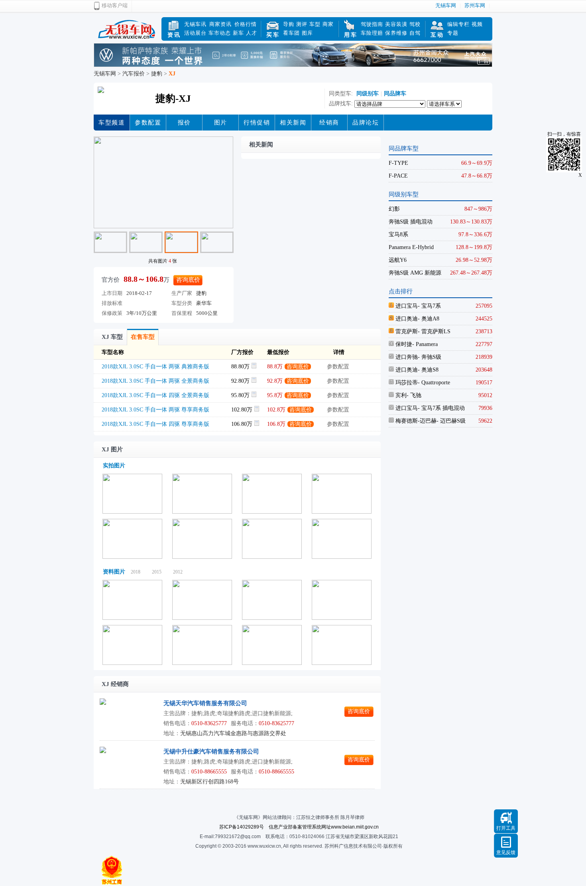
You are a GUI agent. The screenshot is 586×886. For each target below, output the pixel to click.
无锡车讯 (195, 24)
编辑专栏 (458, 24)
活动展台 (195, 33)
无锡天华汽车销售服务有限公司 (205, 703)
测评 (301, 24)
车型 (315, 24)
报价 (184, 122)
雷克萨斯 (406, 331)
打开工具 (505, 828)
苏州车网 (474, 5)
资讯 (174, 35)
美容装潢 (396, 24)
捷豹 (156, 74)
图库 (307, 33)
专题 (452, 33)
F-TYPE (398, 163)
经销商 (329, 122)
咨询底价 (188, 280)
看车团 (291, 33)
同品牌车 (395, 94)
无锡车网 (445, 5)
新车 (238, 33)
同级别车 (367, 94)
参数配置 (148, 122)
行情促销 (257, 122)
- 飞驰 (414, 395)
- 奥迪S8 (428, 370)
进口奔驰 (406, 357)
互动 (437, 35)
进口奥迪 (406, 319)
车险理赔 (372, 33)
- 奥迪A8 (428, 319)
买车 (273, 35)
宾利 (400, 395)
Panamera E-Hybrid (411, 247)
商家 (328, 24)
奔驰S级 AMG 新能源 (415, 273)
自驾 (415, 33)
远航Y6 (398, 260)
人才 (251, 33)
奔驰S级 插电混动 (411, 222)
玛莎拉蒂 (406, 383)
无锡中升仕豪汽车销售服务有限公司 (211, 751)
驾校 (415, 24)
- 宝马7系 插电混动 (441, 408)
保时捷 (403, 344)
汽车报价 (133, 74)
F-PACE (398, 176)
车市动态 (219, 33)
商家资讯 (220, 24)
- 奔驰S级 (429, 357)
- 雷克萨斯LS (434, 331)
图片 (220, 122)
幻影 (394, 209)
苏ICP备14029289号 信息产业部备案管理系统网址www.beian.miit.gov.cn (299, 827)
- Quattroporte (434, 383)
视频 (477, 24)
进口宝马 (406, 306)
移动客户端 (115, 5)
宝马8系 (398, 234)
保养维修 (396, 33)
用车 (351, 35)
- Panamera (425, 344)
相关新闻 (293, 122)
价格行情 (245, 24)
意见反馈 (505, 852)
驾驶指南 (372, 24)
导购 (288, 24)
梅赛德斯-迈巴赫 (415, 421)
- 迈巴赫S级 (451, 421)
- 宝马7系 (429, 306)
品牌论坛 (365, 122)
